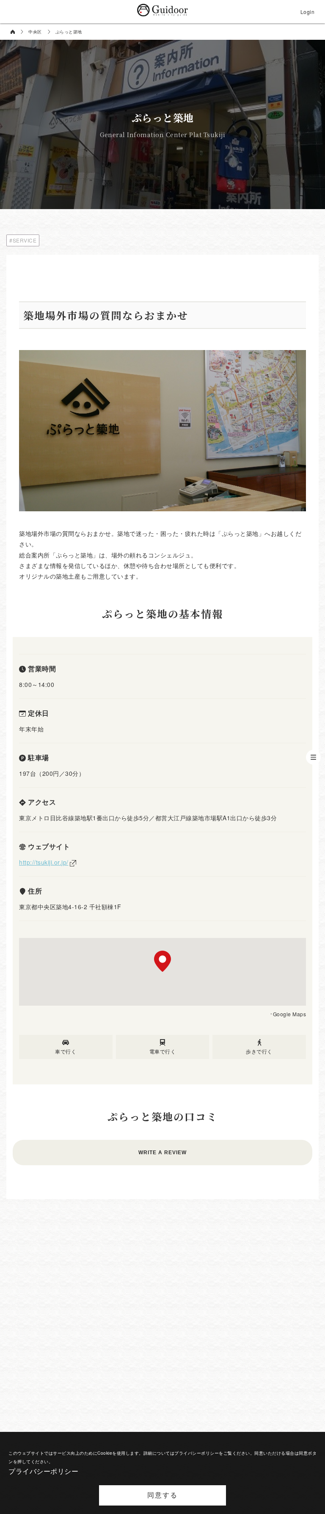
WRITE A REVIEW (162, 1152)
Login (307, 11)
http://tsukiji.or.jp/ (44, 862)
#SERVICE (22, 240)
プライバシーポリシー (43, 1471)
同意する (162, 1495)
